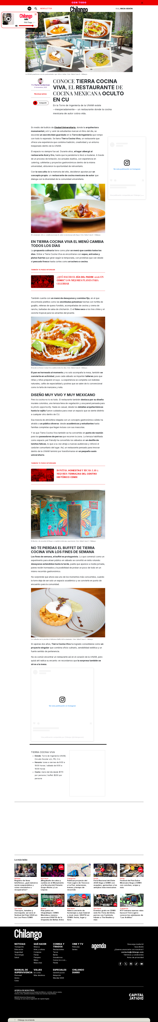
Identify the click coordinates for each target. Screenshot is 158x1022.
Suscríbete (139, 947)
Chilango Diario (78, 971)
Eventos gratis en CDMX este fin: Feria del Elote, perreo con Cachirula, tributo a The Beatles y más (105, 915)
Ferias (96, 878)
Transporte (71, 878)
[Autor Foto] (40, 81)
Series (74, 949)
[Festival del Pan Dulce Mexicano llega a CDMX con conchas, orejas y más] (132, 870)
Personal (18, 975)
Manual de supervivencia (23, 971)
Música (43, 908)
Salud (16, 957)
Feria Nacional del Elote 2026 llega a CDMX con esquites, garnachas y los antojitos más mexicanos (105, 884)
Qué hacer (44, 878)
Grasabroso (58, 957)
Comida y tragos (58, 945)
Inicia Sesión (126, 8)
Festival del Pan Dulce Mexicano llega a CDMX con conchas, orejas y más (131, 884)
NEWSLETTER (46, 8)
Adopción (57, 975)
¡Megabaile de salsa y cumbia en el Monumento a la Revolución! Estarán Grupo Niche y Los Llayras (52, 885)
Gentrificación (59, 973)
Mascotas (38, 963)
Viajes (38, 970)
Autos (16, 978)
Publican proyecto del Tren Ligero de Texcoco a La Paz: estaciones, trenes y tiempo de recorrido (78, 885)
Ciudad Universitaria (65, 127)
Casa (16, 980)
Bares (55, 955)
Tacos (55, 952)
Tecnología (19, 955)
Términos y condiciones (134, 955)
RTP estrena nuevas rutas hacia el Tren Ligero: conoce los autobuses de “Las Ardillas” (131, 913)
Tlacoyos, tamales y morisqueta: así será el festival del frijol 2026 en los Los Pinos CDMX (25, 913)
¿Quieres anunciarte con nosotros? (129, 949)
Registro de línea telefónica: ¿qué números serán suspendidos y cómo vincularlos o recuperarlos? (26, 885)
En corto (37, 973)
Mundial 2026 (58, 978)
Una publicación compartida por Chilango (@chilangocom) (62, 737)
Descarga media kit (135, 944)
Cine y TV (77, 944)
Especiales (59, 970)
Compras (37, 952)
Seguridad (18, 952)
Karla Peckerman (42, 85)
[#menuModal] (29, 8)
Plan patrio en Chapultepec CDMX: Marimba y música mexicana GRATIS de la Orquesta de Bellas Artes (52, 915)
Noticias (17, 878)
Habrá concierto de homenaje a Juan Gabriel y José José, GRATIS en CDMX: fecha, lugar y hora (78, 915)
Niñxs (36, 960)
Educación (18, 949)
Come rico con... (60, 960)
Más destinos (39, 975)
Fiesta (55, 963)
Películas (76, 947)
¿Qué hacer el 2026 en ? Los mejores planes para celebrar (80, 280)
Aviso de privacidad (135, 957)
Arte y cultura (39, 949)
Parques (37, 957)
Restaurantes (40, 94)
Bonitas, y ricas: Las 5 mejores (77, 473)
